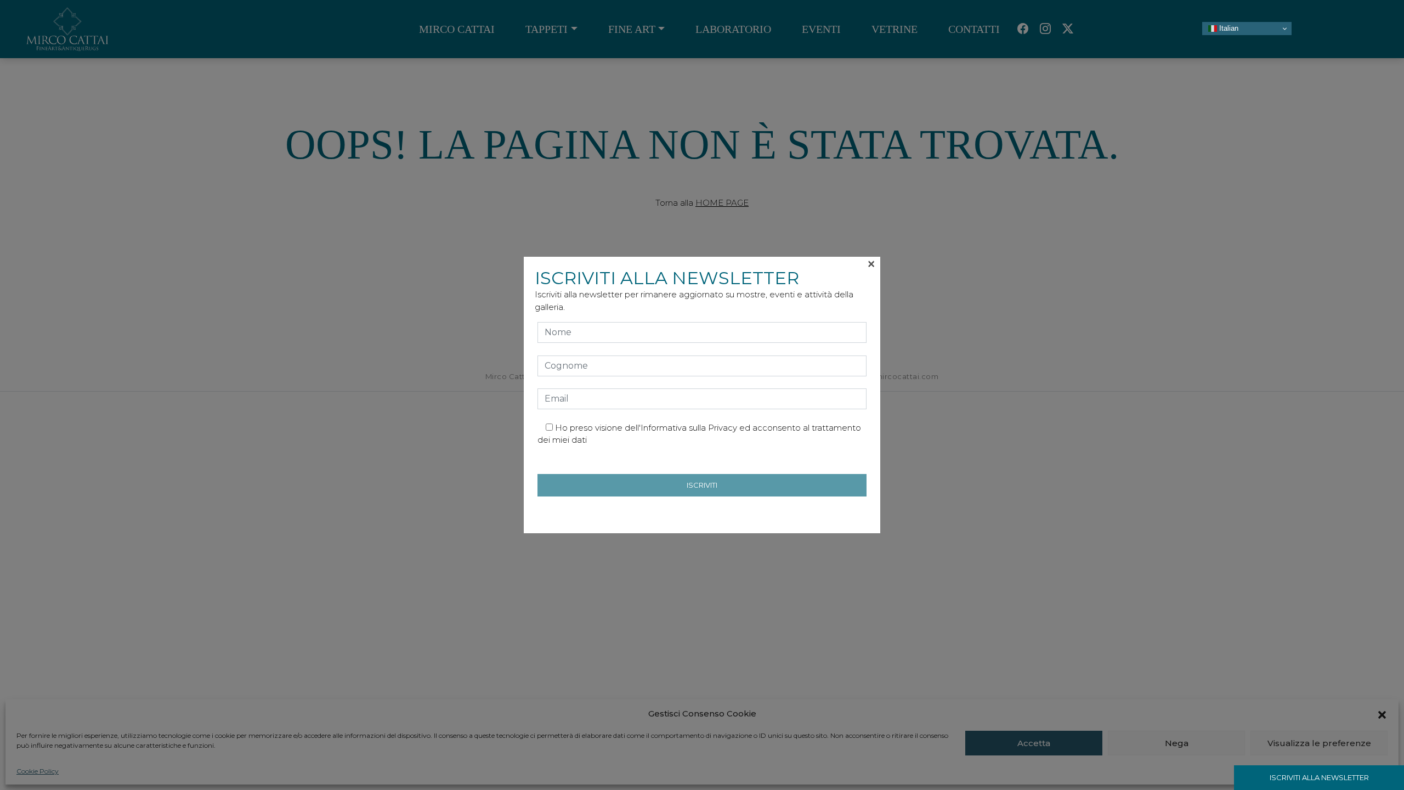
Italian (1227, 28)
